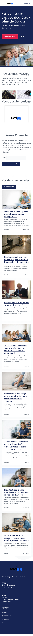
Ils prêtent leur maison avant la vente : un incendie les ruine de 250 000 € (16, 492)
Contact (24, 36)
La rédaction (6, 619)
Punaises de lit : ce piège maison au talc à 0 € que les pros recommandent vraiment (16, 397)
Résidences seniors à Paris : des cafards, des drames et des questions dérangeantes (16, 259)
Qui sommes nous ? (10, 36)
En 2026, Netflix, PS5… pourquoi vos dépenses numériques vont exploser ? (16, 538)
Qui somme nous (7, 616)
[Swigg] (10, 3)
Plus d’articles (9, 187)
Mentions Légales (8, 623)
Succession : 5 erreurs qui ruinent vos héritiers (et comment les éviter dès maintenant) (15, 349)
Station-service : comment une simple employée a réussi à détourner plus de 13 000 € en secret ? (16, 445)
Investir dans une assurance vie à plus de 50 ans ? (16, 304)
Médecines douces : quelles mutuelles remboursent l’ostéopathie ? (16, 214)
